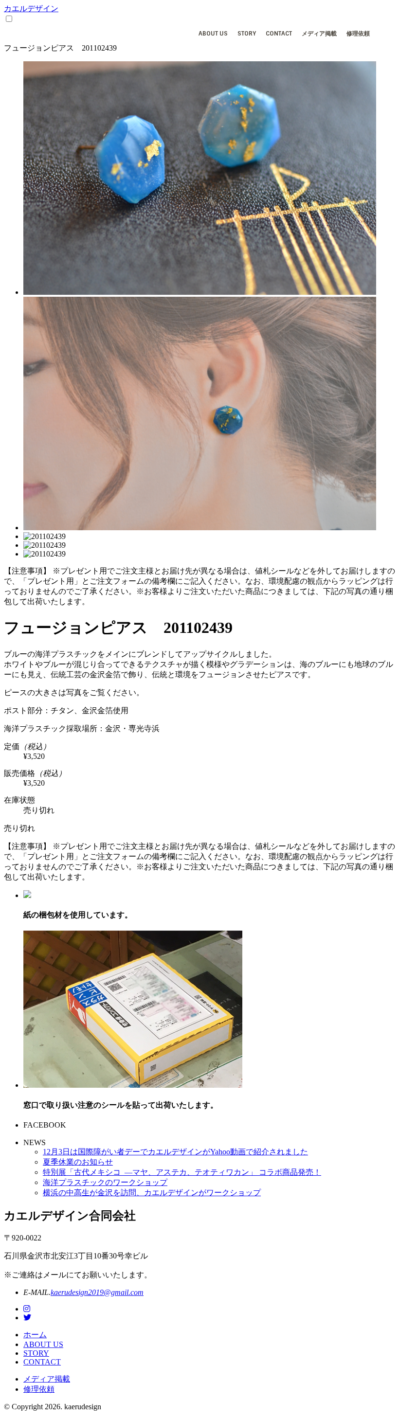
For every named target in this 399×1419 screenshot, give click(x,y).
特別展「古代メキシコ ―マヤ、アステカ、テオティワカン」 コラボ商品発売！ (182, 1172)
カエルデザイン (31, 8)
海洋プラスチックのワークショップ (105, 1182)
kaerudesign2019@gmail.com (97, 1292)
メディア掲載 (319, 33)
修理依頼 (358, 33)
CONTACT (279, 33)
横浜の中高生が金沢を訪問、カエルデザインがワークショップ (152, 1192)
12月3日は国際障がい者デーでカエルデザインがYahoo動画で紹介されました (175, 1152)
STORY (246, 33)
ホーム (35, 1334)
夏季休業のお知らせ (78, 1162)
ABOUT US (213, 33)
